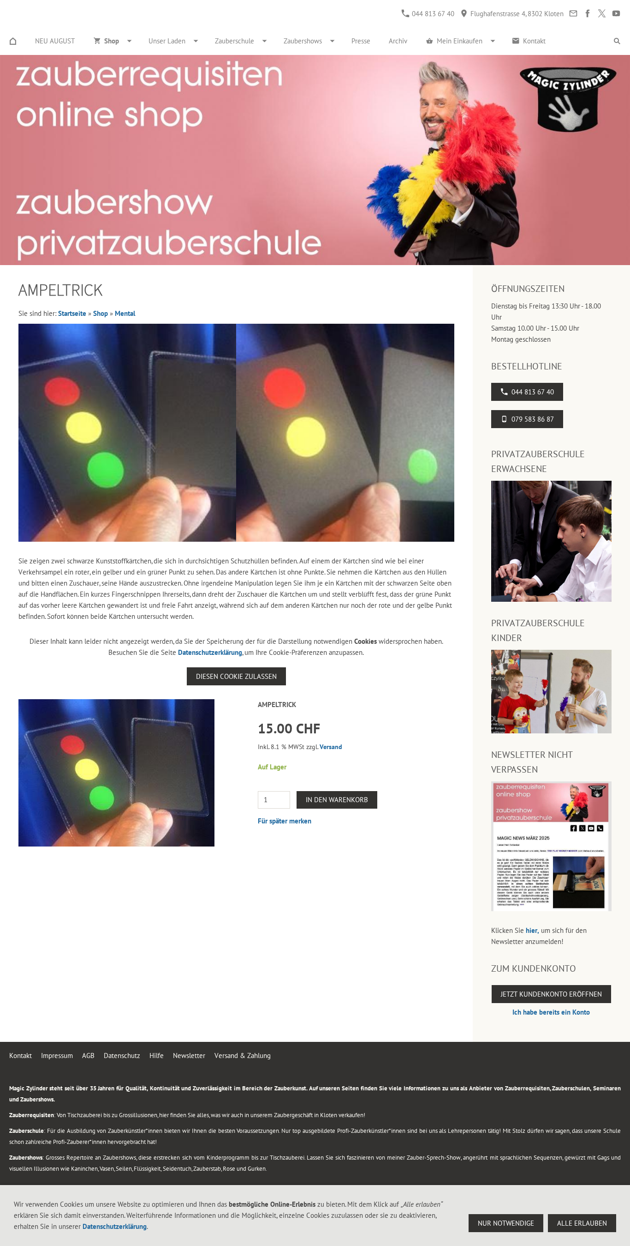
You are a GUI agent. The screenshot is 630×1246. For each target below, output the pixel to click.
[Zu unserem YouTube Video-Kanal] (616, 13)
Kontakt (20, 1055)
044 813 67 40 (432, 13)
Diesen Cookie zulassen (236, 676)
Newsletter (189, 1055)
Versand (331, 747)
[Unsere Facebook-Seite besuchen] (587, 13)
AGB (88, 1055)
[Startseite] (13, 41)
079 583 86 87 (532, 419)
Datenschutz (122, 1055)
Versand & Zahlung (242, 1055)
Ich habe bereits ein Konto (551, 1012)
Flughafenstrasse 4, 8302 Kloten (516, 13)
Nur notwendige (506, 1223)
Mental (125, 313)
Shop (100, 313)
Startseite (72, 313)
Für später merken (284, 821)
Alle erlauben (582, 1223)
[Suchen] (617, 41)
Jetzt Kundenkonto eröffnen (551, 994)
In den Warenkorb (337, 799)
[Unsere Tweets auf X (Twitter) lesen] (601, 13)
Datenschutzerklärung (210, 652)
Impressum (57, 1055)
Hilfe (156, 1055)
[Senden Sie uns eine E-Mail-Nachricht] (573, 13)
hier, (532, 930)
